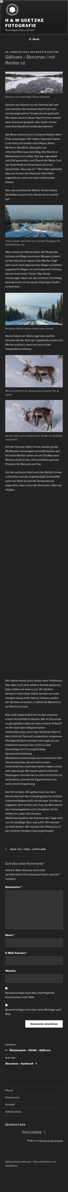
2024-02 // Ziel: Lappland (28, 849)
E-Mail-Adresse (16, 953)
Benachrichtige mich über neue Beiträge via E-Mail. (33, 1012)
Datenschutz (13, 1111)
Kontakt (10, 1104)
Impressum (12, 1097)
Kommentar (13, 887)
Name (9, 935)
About (9, 1090)
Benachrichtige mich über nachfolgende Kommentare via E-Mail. (30, 995)
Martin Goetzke (47, 52)
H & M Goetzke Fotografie (24, 23)
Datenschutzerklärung (17, 1161)
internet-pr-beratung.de (51, 1140)
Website (10, 970)
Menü (36, 39)
